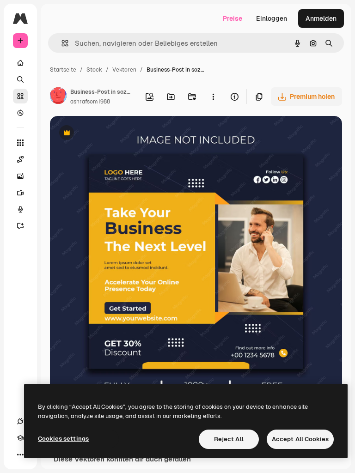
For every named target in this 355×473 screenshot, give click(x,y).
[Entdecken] (20, 112)
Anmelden (321, 18)
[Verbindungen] (20, 421)
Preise (232, 18)
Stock (94, 69)
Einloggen (271, 18)
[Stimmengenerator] (20, 209)
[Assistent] (20, 225)
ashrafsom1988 (90, 101)
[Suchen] (20, 79)
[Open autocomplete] (61, 43)
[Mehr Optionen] (213, 96)
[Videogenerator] (20, 192)
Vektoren (124, 69)
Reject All (229, 439)
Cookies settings (63, 439)
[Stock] (20, 96)
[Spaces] (20, 159)
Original (109, 133)
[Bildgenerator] (20, 176)
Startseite (63, 69)
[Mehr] (20, 454)
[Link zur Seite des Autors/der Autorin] (58, 97)
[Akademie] (20, 438)
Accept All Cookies (300, 439)
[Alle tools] (20, 142)
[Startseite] (20, 62)
